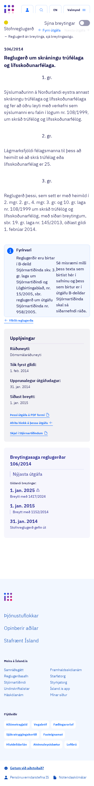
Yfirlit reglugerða (21, 320)
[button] (27, 10)
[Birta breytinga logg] (47, 542)
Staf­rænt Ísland (21, 640)
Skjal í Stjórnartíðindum (26, 433)
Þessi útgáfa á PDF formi (27, 415)
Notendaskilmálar (72, 777)
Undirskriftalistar (17, 688)
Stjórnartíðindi (15, 682)
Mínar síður (58, 695)
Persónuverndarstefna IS (29, 777)
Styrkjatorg (58, 682)
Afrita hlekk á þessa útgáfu (29, 423)
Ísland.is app (60, 688)
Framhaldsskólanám (66, 670)
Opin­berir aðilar (21, 628)
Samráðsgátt (14, 670)
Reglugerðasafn (16, 676)
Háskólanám (13, 695)
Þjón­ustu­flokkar (21, 615)
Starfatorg (57, 676)
